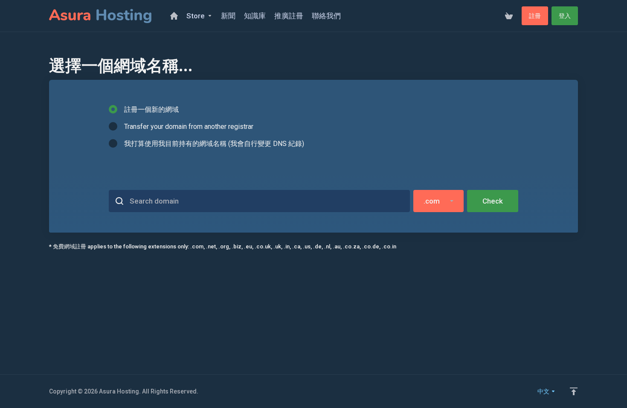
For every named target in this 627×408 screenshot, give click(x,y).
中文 (544, 391)
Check (492, 201)
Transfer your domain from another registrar (188, 126)
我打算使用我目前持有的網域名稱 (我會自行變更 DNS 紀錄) (214, 144)
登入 (565, 15)
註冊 (535, 15)
